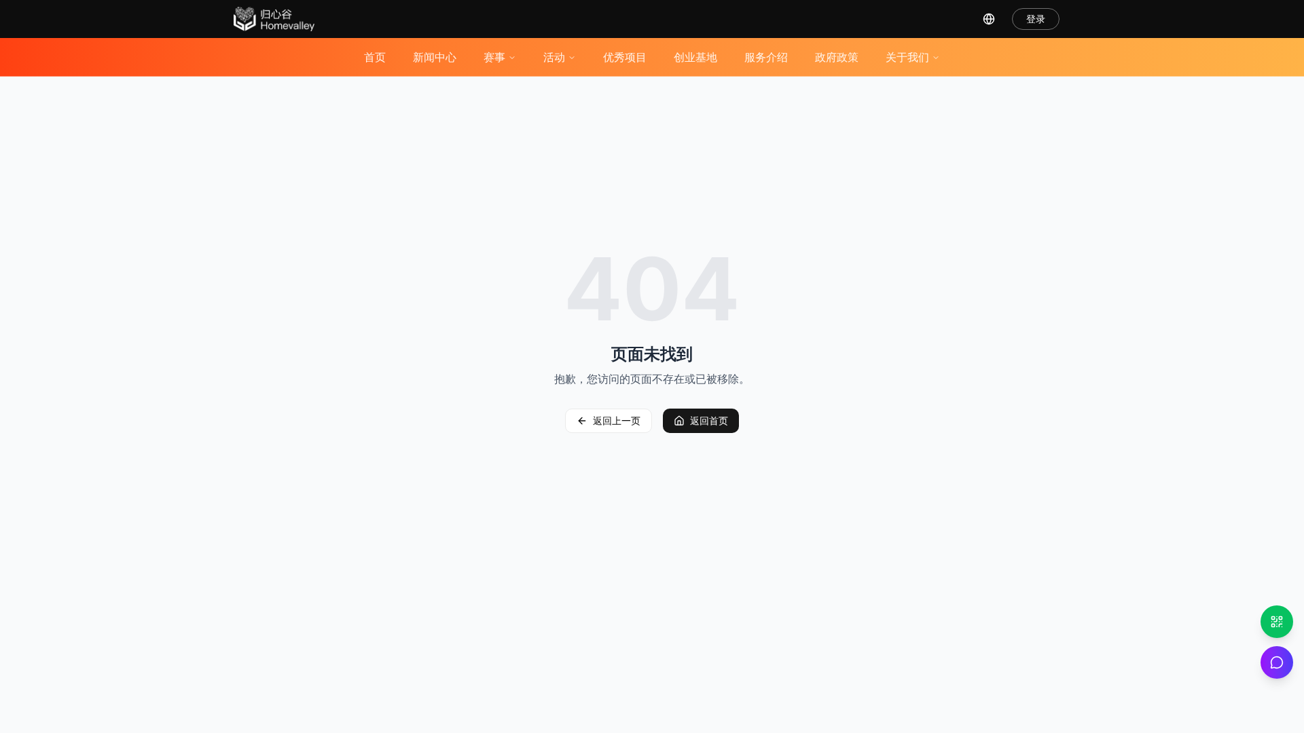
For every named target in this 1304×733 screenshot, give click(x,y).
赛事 (494, 57)
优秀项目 (625, 57)
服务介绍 (766, 57)
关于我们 (907, 57)
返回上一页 (616, 420)
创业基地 (695, 57)
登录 (1035, 18)
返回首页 (709, 420)
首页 (375, 57)
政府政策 (836, 57)
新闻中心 (434, 57)
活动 (554, 57)
